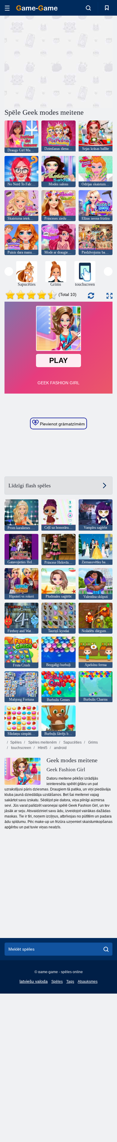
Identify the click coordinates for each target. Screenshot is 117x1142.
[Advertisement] (55, 61)
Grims (92, 742)
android (60, 748)
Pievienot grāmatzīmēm (62, 424)
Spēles (16, 742)
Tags (70, 981)
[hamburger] (7, 8)
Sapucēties (72, 742)
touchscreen (20, 748)
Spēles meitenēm (42, 742)
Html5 (42, 748)
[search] (106, 949)
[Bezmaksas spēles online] (37, 8)
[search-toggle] (88, 8)
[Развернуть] (109, 296)
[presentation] (8, 271)
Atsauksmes (88, 981)
